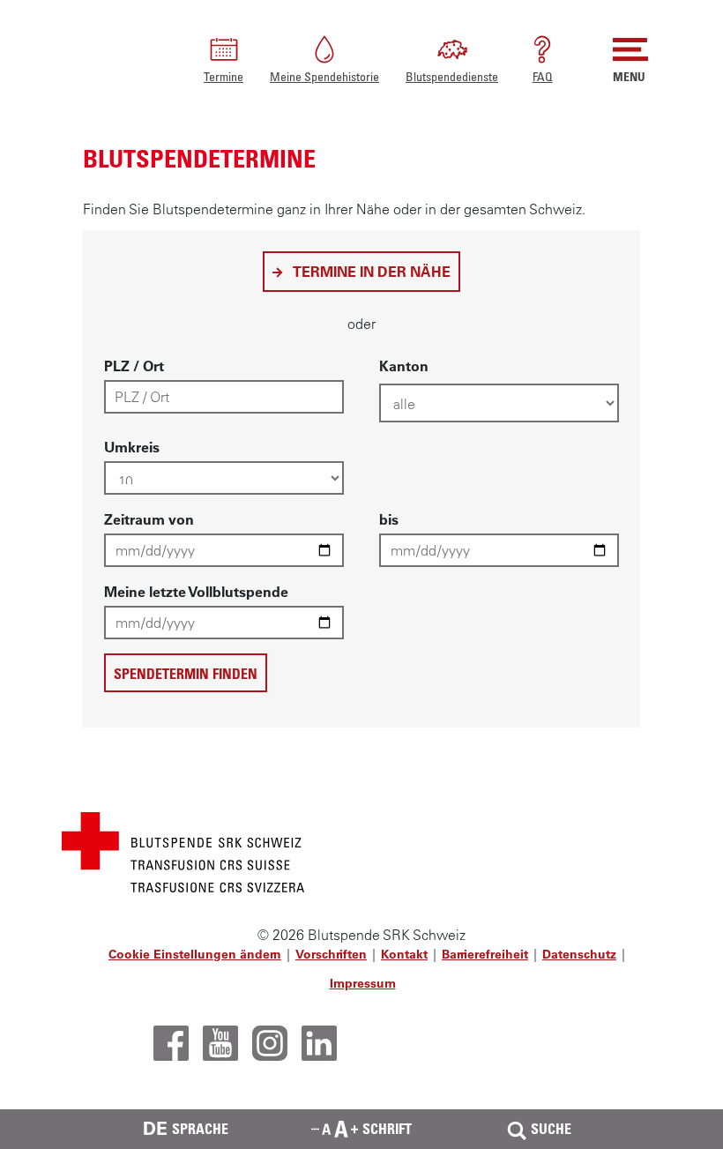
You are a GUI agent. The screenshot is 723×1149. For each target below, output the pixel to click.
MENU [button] (629, 76)
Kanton (404, 366)
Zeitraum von (149, 519)
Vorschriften (331, 954)
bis (389, 519)
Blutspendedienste (452, 76)
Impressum (363, 983)
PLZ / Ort (134, 366)
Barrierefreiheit (485, 954)
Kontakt (404, 954)
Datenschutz (579, 954)
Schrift (387, 1129)
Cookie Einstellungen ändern (194, 954)
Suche (551, 1129)
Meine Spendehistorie (324, 76)
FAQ (543, 76)
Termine (223, 76)
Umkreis (132, 447)
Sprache (185, 1128)
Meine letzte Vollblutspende (196, 592)
